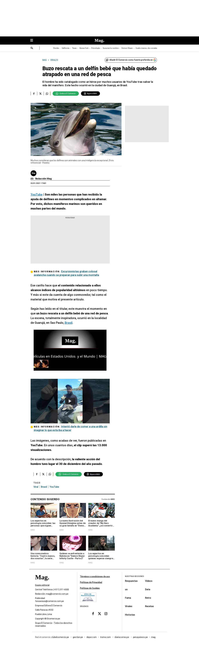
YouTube (54, 486)
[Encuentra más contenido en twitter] (40, 93)
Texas (74, 48)
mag (153, 637)
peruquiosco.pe (140, 637)
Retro (148, 597)
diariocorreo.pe (122, 637)
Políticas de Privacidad (91, 582)
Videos (148, 581)
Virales (128, 606)
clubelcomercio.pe (60, 637)
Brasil (44, 486)
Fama (128, 597)
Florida (56, 48)
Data (147, 589)
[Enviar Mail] (32, 179)
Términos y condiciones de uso (95, 576)
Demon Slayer (127, 48)
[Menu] (33, 41)
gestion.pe (78, 637)
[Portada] (42, 582)
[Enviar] (32, 48)
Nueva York (84, 48)
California (65, 48)
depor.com (92, 637)
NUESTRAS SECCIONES (134, 576)
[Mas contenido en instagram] (106, 613)
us (126, 589)
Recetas (149, 606)
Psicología (95, 48)
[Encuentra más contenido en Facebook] (34, 93)
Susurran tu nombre (111, 48)
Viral (36, 486)
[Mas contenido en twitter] (99, 613)
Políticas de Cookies (90, 588)
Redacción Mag (43, 178)
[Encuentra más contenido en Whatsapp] (47, 93)
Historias (130, 614)
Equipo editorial (42, 585)
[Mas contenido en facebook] (93, 613)
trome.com (105, 637)
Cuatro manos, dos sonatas (146, 48)
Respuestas (131, 581)
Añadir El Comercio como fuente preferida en (131, 60)
